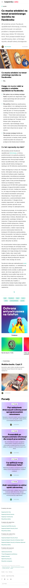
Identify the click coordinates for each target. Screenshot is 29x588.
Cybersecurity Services (6, 551)
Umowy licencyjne (5, 568)
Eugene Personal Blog (10, 575)
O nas (7, 571)
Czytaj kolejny (6, 361)
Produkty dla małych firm (7, 522)
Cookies (11, 568)
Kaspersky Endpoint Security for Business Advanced (13, 542)
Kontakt (2, 571)
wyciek (4, 6)
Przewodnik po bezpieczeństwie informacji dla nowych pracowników (15, 436)
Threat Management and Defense (9, 554)
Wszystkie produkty (6, 519)
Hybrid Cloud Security (6, 558)
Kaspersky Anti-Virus (6, 512)
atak (5, 298)
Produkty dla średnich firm (8, 534)
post (24, 263)
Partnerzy (10, 571)
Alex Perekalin (8, 46)
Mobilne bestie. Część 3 (11, 364)
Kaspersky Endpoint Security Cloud (9, 528)
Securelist (3, 575)
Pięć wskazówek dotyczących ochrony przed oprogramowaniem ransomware (14, 410)
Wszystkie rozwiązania (6, 561)
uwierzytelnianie (14, 300)
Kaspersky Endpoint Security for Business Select (12, 540)
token (6, 300)
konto (23, 298)
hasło (17, 298)
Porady (15, 404)
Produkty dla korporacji (7, 548)
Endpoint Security (5, 556)
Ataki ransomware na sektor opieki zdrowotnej (14, 486)
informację (13, 153)
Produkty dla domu (6, 508)
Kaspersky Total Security (7, 516)
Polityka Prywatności (6, 567)
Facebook (11, 298)
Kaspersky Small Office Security (8, 526)
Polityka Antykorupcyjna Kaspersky (17, 567)
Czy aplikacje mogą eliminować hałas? (14, 464)
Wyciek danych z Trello (7, 352)
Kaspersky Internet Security (7, 514)
